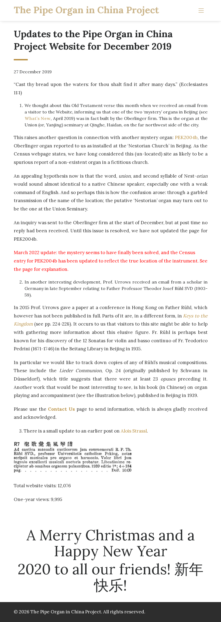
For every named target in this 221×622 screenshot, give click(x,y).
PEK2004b (186, 137)
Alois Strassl (134, 431)
